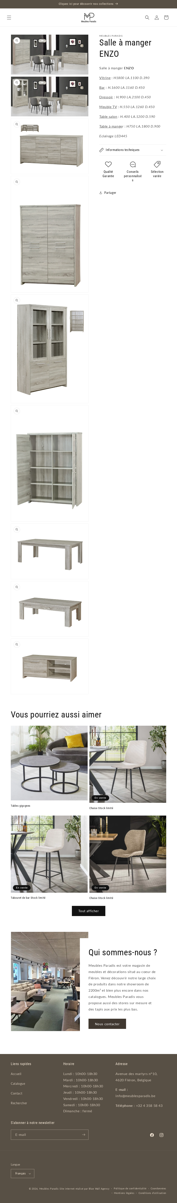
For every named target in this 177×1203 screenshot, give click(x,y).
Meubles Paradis (49, 1188)
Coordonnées (158, 1188)
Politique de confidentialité (130, 1188)
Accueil (16, 1074)
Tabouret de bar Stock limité (28, 897)
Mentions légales (124, 1193)
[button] (9, 17)
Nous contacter (107, 1024)
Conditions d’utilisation (152, 1193)
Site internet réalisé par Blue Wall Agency (84, 1188)
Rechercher (19, 1103)
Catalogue (18, 1083)
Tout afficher (88, 911)
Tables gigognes (20, 805)
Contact (16, 1093)
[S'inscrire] (83, 1135)
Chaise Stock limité (101, 808)
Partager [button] (110, 192)
